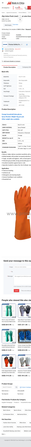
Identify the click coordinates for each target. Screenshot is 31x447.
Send (16, 290)
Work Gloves (5, 391)
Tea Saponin (5, 394)
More (3, 434)
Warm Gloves (6, 410)
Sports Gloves (17, 410)
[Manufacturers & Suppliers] (15, 3)
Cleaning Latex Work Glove (24, 427)
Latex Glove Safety (8, 427)
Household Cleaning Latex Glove (11, 431)
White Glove (23, 422)
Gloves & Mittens (22, 12)
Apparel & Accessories (11, 12)
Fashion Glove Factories (9, 422)
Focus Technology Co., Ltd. (22, 440)
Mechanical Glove (22, 414)
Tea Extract (20, 394)
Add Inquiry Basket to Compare (12, 61)
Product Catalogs (26, 387)
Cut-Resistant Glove (8, 414)
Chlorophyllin (20, 391)
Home (3, 12)
